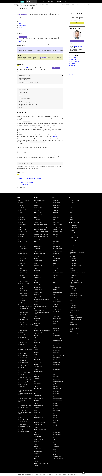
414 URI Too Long (21, 268)
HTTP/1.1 (72, 247)
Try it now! (77, 22)
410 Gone (20, 261)
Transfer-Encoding (56, 267)
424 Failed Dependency (22, 286)
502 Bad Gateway (21, 334)
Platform (36, 410)
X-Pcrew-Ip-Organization (57, 400)
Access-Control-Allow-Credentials (41, 224)
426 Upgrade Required (22, 290)
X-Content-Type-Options (57, 340)
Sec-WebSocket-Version (57, 231)
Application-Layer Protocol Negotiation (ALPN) (77, 253)
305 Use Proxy (21, 238)
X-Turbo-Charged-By (56, 441)
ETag (36, 344)
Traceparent (55, 260)
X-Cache (54, 323)
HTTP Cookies (72, 270)
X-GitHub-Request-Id (57, 369)
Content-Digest (38, 284)
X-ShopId (54, 429)
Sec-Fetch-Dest (55, 212)
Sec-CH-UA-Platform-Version (58, 210)
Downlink (37, 333)
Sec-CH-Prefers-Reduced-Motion (41, 463)
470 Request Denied (22, 314)
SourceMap (55, 244)
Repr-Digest (37, 453)
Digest (36, 325)
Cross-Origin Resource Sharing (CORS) (77, 272)
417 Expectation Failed (22, 273)
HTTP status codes (23, 184)
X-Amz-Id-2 (55, 306)
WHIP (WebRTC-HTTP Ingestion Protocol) (76, 329)
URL (37, 57)
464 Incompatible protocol (23, 312)
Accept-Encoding (38, 212)
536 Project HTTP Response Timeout (25, 377)
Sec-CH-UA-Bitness (56, 202)
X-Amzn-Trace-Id (56, 314)
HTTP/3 (71, 250)
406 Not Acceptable (73, 69)
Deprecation (37, 320)
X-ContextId (55, 342)
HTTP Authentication (74, 255)
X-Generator (55, 367)
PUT (71, 215)
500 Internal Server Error (22, 330)
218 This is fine (21, 226)
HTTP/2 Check (72, 230)
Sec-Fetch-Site (55, 215)
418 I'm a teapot (21, 275)
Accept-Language (38, 214)
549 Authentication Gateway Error (24, 405)
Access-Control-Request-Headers (41, 234)
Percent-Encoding (73, 293)
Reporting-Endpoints (39, 451)
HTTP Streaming (73, 314)
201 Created (20, 212)
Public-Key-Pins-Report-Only (40, 429)
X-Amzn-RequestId (56, 313)
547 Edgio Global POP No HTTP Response (24, 401)
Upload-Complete (56, 273)
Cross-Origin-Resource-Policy (41, 315)
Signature (54, 239)
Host (36, 357)
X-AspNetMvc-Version (57, 318)
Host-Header (37, 359)
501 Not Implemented (22, 332)
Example (20, 21)
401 (57, 136)
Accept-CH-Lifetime (39, 207)
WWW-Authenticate (56, 296)
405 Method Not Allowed (74, 67)
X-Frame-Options (56, 366)
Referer (36, 443)
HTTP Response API (74, 234)
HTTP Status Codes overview (23, 200)
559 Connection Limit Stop (23, 421)
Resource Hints (73, 307)
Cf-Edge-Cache (38, 268)
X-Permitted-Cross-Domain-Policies (59, 401)
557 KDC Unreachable (22, 417)
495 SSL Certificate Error (22, 321)
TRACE (71, 219)
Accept (36, 203)
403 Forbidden (72, 63)
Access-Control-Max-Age (40, 232)
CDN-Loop (37, 263)
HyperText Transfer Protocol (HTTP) (76, 285)
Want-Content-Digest (56, 287)
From (36, 354)
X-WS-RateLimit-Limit (57, 456)
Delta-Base (37, 318)
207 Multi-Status (21, 222)
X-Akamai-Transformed (57, 301)
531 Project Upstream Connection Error (25, 369)
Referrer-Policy (38, 444)
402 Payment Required (74, 61)
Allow (36, 241)
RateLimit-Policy (38, 437)
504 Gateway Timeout (22, 337)
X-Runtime (55, 422)
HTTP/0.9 (72, 243)
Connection (37, 282)
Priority (36, 419)
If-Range (37, 369)
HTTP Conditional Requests (75, 265)
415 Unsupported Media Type (23, 270)
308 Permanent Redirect (22, 243)
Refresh (36, 446)
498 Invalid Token (21, 326)
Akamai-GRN (37, 239)
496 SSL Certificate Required (23, 322)
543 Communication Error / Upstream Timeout (25, 391)
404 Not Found (72, 65)
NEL (36, 391)
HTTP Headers (42, 1)
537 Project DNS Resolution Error (24, 379)
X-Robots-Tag (55, 420)
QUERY (71, 217)
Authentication (49, 40)
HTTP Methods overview (74, 200)
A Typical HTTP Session (74, 310)
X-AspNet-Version (56, 316)
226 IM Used (20, 227)
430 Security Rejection (22, 295)
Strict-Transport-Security (57, 248)
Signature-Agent (56, 241)
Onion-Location (38, 395)
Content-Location (38, 292)
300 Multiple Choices (22, 229)
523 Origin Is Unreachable (23, 357)
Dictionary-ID (37, 323)
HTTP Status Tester (73, 225)
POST (26, 67)
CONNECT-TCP (73, 267)
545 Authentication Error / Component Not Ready (25, 396)
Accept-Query (37, 219)
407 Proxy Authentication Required (76, 71)
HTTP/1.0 (72, 245)
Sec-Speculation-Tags (57, 222)
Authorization (37, 248)
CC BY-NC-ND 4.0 (50, 474)
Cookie (36, 302)
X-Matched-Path (56, 384)
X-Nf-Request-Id (56, 396)
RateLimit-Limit (38, 436)
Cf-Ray (36, 272)
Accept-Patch (37, 215)
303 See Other (21, 234)
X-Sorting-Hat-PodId (56, 432)
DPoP (36, 335)
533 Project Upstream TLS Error (24, 372)
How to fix (21, 23)
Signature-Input (55, 243)
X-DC (54, 345)
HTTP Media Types (73, 288)
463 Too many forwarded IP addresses (25, 310)
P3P (36, 402)
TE (53, 256)
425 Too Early (20, 288)
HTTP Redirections (73, 303)
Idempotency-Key (38, 362)
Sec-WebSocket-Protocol (57, 229)
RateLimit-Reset (38, 441)
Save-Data (37, 460)
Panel (36, 403)
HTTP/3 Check (72, 232)
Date (36, 316)
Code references (22, 25)
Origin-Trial (37, 400)
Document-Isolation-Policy (40, 328)
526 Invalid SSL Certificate (23, 362)
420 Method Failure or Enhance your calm (25, 279)
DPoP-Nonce (37, 337)
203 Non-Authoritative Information (24, 215)
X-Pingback (55, 403)
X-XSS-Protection (56, 459)
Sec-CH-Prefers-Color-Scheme (41, 461)
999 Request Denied (22, 433)
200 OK (19, 210)
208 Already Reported (22, 224)
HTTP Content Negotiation (75, 268)
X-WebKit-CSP (55, 451)
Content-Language (38, 289)
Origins (71, 291)
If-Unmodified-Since (39, 371)
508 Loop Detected (21, 344)
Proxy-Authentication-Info (40, 422)
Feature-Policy (38, 350)
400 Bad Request (72, 57)
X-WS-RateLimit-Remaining (58, 458)
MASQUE (72, 286)
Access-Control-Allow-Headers (41, 226)
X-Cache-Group (56, 325)
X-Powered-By (55, 405)
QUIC (71, 300)
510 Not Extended (21, 347)
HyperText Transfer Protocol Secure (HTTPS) (76, 283)
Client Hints (72, 261)
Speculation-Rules (56, 246)
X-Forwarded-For (56, 360)
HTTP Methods (51, 1)
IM (35, 373)
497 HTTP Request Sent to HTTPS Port (25, 324)
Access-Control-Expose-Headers (41, 231)
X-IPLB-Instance (56, 376)
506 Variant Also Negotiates (23, 340)
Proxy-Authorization (39, 424)
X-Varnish (54, 444)
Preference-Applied (39, 417)
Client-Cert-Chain (38, 277)
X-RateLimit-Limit (56, 408)
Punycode (72, 298)
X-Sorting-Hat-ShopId (57, 434)
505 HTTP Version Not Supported (24, 339)
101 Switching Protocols (22, 203)
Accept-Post (37, 217)
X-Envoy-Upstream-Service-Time (59, 355)
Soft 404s (71, 312)
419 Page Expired (21, 277)
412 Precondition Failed (22, 265)
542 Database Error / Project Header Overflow (25, 388)
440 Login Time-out (21, 298)
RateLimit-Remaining (39, 439)
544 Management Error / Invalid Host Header (25, 394)
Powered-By (37, 412)
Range (36, 432)
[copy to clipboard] (62, 75)
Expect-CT (37, 347)
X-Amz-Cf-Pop (55, 304)
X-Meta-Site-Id (55, 386)
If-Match (36, 364)
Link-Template (38, 383)
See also (20, 27)
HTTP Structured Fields (74, 315)
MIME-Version (38, 390)
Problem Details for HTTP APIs (76, 295)
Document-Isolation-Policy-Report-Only (42, 330)
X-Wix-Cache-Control (57, 453)
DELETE (71, 203)
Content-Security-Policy (39, 297)
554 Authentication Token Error (24, 410)
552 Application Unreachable (23, 407)
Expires (36, 349)
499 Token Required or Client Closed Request (25, 328)
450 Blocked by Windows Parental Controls (24, 304)
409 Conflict (71, 74)
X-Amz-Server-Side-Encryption (58, 309)
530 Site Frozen (21, 367)
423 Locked (20, 285)
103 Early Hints (21, 207)
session (19, 41)
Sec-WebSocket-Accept (57, 224)
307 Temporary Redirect (22, 241)
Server (54, 232)
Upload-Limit (55, 277)
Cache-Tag (37, 258)
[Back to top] (83, 472)
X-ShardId (54, 427)
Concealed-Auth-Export (39, 280)
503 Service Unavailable (22, 335)
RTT (36, 458)
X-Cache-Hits (55, 326)
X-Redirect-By (55, 417)
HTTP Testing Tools (61, 1)
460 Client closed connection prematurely (23, 309)
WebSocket (72, 331)
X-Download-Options (57, 350)
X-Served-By (55, 425)
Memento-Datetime (38, 388)
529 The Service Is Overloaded (24, 365)
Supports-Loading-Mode (57, 251)
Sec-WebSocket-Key (56, 227)
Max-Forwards (38, 386)
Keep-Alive (37, 376)
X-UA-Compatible (56, 442)
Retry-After (37, 456)
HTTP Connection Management (76, 280)
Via (53, 285)
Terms (60, 474)
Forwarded (37, 352)
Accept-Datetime (38, 210)
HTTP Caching (73, 258)
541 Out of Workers (21, 386)
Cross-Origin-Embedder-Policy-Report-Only (42, 308)
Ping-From (37, 407)
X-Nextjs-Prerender (56, 393)
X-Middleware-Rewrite (57, 388)
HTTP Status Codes (31, 1)
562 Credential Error (22, 424)
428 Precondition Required (23, 291)
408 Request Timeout (73, 72)
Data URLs (72, 273)
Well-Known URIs (73, 324)
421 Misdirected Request (22, 281)
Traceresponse (55, 261)
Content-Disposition (39, 285)
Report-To (37, 449)
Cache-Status (37, 256)
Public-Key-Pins (38, 427)
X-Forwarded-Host (56, 362)
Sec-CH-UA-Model (56, 207)
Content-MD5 (37, 294)
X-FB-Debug (55, 359)
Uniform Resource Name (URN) (76, 320)
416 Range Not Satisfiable (23, 272)
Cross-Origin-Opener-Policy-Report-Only (42, 313)
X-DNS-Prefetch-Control (57, 347)
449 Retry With (21, 302)
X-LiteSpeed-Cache (56, 379)
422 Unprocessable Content (23, 283)
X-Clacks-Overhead (56, 335)
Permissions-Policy (39, 405)
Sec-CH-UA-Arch (56, 200)
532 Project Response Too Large (24, 370)
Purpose (37, 431)
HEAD (71, 207)
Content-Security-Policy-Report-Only (42, 299)
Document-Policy (38, 332)
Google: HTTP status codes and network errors (30, 178)
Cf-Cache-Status (38, 265)
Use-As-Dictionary (56, 280)
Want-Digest (55, 289)
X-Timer (54, 439)
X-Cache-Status (56, 330)
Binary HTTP (72, 256)
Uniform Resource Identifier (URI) (76, 317)
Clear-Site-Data (38, 273)
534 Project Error (21, 374)
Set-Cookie (55, 236)
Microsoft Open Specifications (26, 182)
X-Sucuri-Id (55, 437)
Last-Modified (37, 379)
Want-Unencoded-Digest (57, 292)
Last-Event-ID (37, 378)
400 (54, 136)
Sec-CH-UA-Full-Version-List (58, 203)
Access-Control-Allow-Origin (40, 229)
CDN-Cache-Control (39, 261)
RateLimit (37, 434)
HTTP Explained (73, 275)
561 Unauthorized (21, 422)
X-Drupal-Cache (56, 352)
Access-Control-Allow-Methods (41, 227)
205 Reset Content (21, 219)
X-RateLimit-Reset (56, 412)
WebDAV (59, 44)
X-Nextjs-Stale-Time (56, 395)
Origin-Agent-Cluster (39, 398)
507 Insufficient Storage (22, 342)
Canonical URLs (73, 260)
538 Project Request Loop (23, 381)
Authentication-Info (38, 246)
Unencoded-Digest (56, 268)
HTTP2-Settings (38, 361)
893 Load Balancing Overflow (23, 431)
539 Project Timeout (22, 382)
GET (71, 205)
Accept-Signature (38, 222)
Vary (53, 284)
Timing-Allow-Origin (56, 258)
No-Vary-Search (38, 393)
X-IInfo (54, 374)
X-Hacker (54, 371)
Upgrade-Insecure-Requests (58, 272)
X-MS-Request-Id (56, 389)
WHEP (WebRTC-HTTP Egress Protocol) (76, 326)
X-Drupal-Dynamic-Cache (57, 354)
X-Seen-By (55, 424)
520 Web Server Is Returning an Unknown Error (24, 352)
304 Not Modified (21, 236)
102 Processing (21, 205)
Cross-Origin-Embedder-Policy (41, 306)
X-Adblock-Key (55, 299)
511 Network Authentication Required (25, 349)
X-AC (54, 297)
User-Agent (55, 282)
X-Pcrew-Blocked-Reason (57, 398)
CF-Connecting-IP (38, 267)
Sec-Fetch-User (56, 217)
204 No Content (21, 217)
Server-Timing (55, 234)
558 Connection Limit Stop (23, 419)
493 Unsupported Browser (23, 317)
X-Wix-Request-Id (56, 454)
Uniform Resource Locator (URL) (76, 319)
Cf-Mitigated (37, 270)
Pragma (36, 414)
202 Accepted (20, 214)
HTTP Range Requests (74, 302)
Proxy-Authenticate (38, 420)
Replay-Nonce (38, 448)
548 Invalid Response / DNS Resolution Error (25, 403)
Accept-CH (37, 205)
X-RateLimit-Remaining (57, 410)
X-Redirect (55, 415)
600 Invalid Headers (22, 429)
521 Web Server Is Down (22, 353)
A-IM (36, 202)
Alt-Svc (36, 243)
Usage (20, 19)
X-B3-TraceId (55, 321)
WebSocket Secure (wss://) (75, 333)
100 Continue (20, 202)
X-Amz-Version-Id (56, 311)
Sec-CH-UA (37, 465)
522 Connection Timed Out (23, 355)
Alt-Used (37, 244)
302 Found (20, 232)
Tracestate (55, 263)
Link (36, 381)
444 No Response (21, 300)
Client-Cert (37, 275)
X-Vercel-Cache (56, 446)
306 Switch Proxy (21, 239)
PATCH (71, 210)
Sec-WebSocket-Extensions (58, 226)
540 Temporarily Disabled (23, 384)
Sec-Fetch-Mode (56, 214)
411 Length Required (22, 263)
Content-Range (38, 296)
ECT (36, 340)
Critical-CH (37, 304)
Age (36, 238)
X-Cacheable (55, 331)
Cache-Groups (38, 255)
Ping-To (36, 408)
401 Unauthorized (72, 59)
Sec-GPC (54, 219)
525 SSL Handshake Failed (23, 360)
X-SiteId (54, 430)
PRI (70, 214)
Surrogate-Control (56, 253)
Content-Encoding (38, 287)
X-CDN (54, 333)
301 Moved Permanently (22, 231)
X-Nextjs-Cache (56, 391)
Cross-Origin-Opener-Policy (40, 310)
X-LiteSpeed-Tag (56, 383)
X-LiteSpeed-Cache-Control (58, 381)
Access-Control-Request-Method (41, 236)
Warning (54, 294)
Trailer (54, 265)
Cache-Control (38, 251)
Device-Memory (38, 321)
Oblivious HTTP (73, 290)
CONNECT (72, 202)
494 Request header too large (23, 319)
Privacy (57, 474)
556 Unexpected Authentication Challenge (24, 416)
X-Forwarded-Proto (56, 364)
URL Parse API (73, 235)
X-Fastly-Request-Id (56, 357)
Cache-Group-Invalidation (40, 253)
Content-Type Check (74, 237)
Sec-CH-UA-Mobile (56, 205)
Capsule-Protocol (38, 260)
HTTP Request (73, 305)
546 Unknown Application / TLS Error (25, 398)
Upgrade (54, 270)
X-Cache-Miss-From (56, 328)
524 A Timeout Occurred (22, 358)
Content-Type (37, 301)
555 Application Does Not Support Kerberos (24, 413)
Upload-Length (55, 275)
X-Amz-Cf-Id (55, 302)
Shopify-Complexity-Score (57, 238)
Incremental (37, 374)
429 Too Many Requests (22, 293)
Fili (33, 474)
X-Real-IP (54, 413)
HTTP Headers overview (40, 200)
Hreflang (71, 277)
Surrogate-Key (55, 255)
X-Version (54, 449)
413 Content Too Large (22, 267)
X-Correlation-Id (56, 343)
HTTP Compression (73, 263)
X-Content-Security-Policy (57, 338)
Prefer (36, 415)
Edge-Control (37, 342)
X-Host (54, 372)
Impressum (64, 474)
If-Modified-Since (38, 366)
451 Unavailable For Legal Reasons (25, 306)
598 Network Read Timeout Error (24, 426)
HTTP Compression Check (75, 227)
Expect (36, 345)
